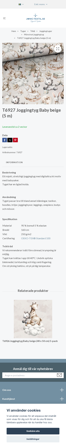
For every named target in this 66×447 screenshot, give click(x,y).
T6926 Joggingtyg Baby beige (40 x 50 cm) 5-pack (30, 340)
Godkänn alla (33, 431)
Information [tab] (14, 162)
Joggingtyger (45, 31)
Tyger (23, 31)
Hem (14, 31)
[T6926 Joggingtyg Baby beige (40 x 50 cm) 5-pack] (33, 319)
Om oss (6, 389)
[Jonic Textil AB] (35, 18)
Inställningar (33, 439)
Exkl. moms (39, 4)
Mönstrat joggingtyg (34, 34)
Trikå (32, 31)
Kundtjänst (8, 398)
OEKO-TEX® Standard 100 (35, 238)
